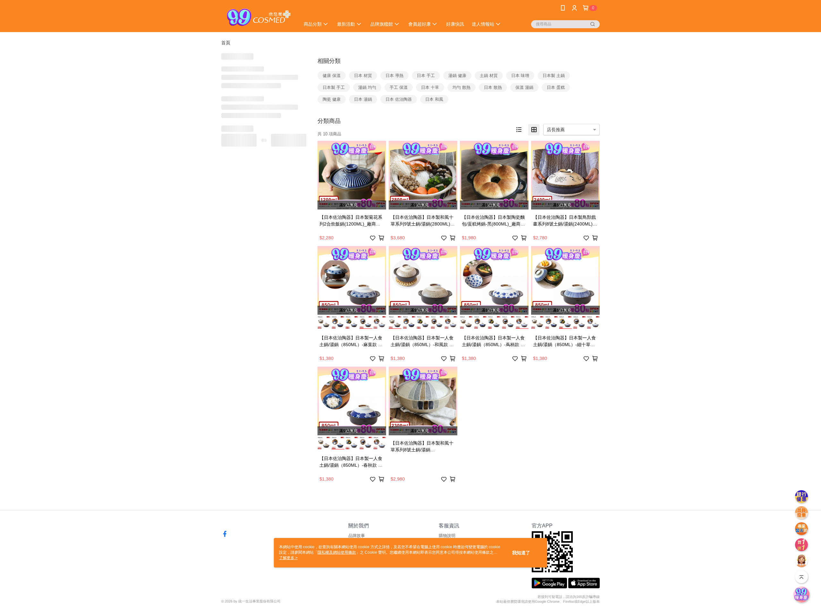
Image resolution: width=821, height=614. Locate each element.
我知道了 (521, 552)
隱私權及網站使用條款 (336, 552)
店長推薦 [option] (556, 129)
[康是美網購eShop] (256, 16)
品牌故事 (356, 535)
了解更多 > (288, 558)
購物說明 (447, 535)
